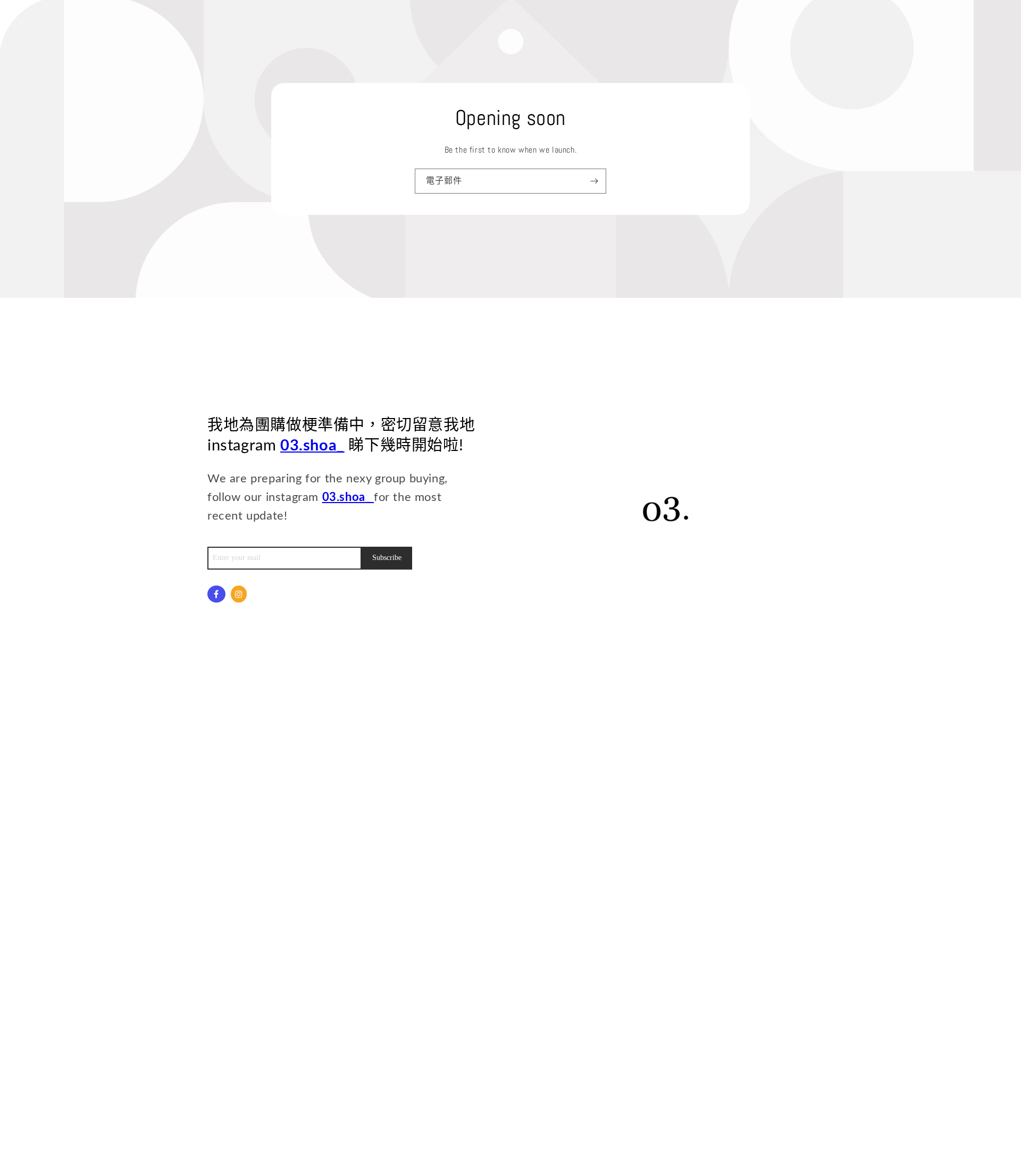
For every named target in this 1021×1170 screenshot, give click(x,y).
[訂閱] (594, 181)
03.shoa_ (312, 446)
